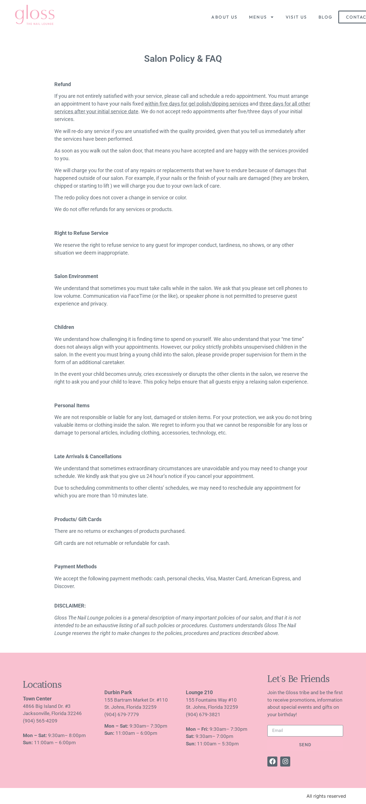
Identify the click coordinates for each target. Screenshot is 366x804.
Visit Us (296, 17)
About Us (224, 17)
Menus (258, 17)
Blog (326, 17)
